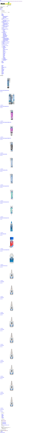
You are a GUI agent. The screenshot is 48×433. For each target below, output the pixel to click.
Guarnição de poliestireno (6, 23)
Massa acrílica (4, 34)
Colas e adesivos (3, 29)
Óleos (3, 50)
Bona (2, 68)
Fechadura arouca (5, 44)
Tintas (3, 48)
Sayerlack (3, 69)
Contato (2, 62)
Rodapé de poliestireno (5, 16)
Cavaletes (4, 58)
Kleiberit (3, 73)
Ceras (3, 52)
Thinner (4, 55)
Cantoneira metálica (5, 26)
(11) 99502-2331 (11, 1)
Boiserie (3, 28)
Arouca (2, 65)
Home (2, 13)
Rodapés (3, 15)
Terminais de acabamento (6, 38)
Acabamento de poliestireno (6, 39)
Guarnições (3, 22)
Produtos (3, 415)
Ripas (2, 19)
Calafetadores (4, 33)
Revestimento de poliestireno (6, 41)
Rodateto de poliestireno (5, 18)
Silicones (4, 31)
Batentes (4, 46)
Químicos (4, 53)
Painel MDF (4, 60)
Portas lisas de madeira (5, 45)
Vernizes (4, 51)
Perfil (3, 56)
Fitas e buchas (4, 47)
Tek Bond (3, 70)
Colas (3, 30)
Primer (4, 54)
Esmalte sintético (5, 36)
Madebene (3, 67)
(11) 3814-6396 (7, 1)
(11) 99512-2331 (16, 1)
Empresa (3, 14)
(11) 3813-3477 (3, 1)
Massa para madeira (5, 35)
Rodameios (3, 42)
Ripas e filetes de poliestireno (6, 20)
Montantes (4, 57)
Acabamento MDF (5, 59)
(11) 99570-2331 (20, 1)
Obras (2, 61)
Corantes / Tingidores (5, 49)
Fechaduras (3, 43)
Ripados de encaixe (4, 21)
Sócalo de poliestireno (5, 40)
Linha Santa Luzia (5, 27)
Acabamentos (3, 37)
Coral (2, 66)
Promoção (3, 417)
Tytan (2, 71)
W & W (2, 72)
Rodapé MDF (4, 17)
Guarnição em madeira (5, 24)
